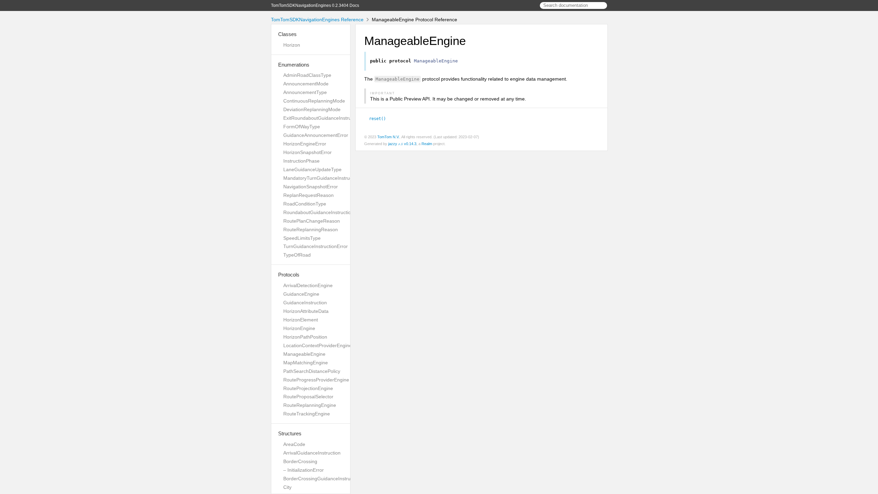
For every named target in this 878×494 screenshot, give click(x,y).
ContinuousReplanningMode (314, 101)
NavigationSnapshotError (310, 186)
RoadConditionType (304, 204)
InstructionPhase (301, 161)
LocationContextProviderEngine (317, 345)
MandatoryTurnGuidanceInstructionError (327, 178)
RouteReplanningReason (310, 229)
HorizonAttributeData (306, 311)
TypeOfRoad (297, 255)
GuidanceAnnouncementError (315, 135)
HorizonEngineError (304, 143)
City (287, 487)
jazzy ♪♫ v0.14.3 (402, 144)
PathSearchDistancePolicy (311, 371)
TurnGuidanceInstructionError (315, 246)
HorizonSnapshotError (307, 152)
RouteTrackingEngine (306, 413)
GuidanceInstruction (305, 302)
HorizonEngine (299, 328)
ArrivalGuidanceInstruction (312, 453)
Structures (289, 433)
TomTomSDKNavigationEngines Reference (317, 19)
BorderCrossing (300, 461)
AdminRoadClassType (307, 75)
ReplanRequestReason (308, 195)
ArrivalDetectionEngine (308, 285)
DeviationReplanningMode (312, 109)
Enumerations (293, 65)
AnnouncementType (305, 92)
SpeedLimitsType (302, 238)
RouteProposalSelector (308, 396)
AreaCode (294, 444)
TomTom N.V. (388, 137)
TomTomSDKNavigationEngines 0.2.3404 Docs (315, 5)
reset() (380, 118)
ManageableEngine (304, 354)
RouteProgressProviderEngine (316, 380)
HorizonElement (300, 319)
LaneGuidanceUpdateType (312, 169)
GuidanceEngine (301, 294)
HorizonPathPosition (305, 337)
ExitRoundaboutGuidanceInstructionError (327, 118)
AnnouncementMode (306, 83)
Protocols (288, 275)
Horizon (291, 45)
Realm (427, 144)
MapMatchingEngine (305, 362)
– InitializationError (303, 470)
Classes (287, 34)
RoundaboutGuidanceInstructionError (324, 212)
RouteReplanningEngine (309, 405)
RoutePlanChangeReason (311, 221)
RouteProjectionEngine (308, 388)
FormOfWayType (301, 126)
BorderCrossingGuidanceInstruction (322, 478)
